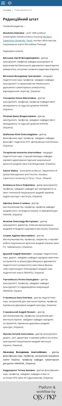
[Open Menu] (3, 3)
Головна (7, 10)
